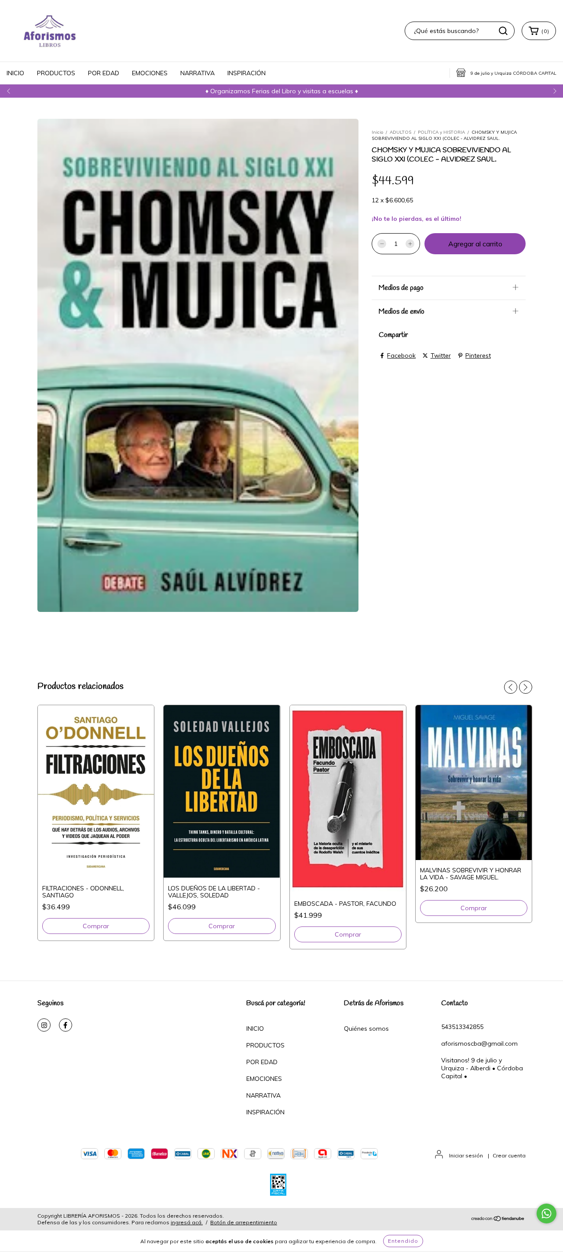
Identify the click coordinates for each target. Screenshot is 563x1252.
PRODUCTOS (56, 73)
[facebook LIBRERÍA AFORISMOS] (65, 1025)
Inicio (377, 132)
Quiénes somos (366, 1028)
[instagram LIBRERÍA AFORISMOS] (44, 1025)
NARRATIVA (197, 73)
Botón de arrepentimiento (243, 1222)
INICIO (15, 73)
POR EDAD (103, 73)
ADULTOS (400, 132)
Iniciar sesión (466, 1155)
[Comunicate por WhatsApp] (546, 1213)
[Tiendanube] (498, 1219)
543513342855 (462, 1027)
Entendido (403, 1240)
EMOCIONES (150, 73)
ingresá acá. (187, 1222)
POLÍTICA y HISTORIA (441, 132)
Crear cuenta (509, 1155)
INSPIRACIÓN (246, 73)
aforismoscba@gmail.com (479, 1043)
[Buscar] (503, 31)
